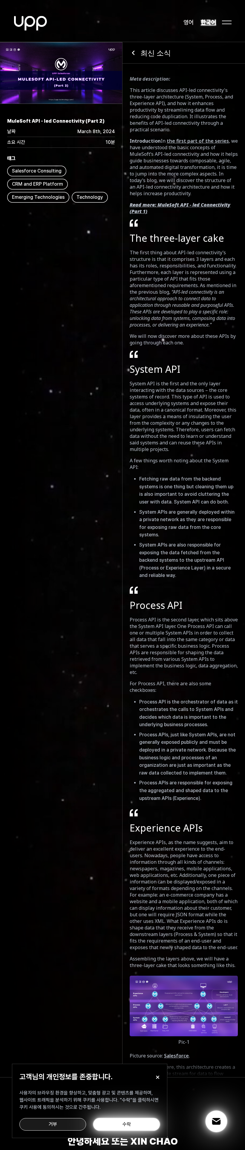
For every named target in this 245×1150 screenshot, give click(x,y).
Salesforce (176, 1055)
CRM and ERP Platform (37, 184)
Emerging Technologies (38, 197)
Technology (89, 197)
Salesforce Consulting (37, 171)
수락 (126, 1124)
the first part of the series (198, 141)
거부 (53, 1124)
